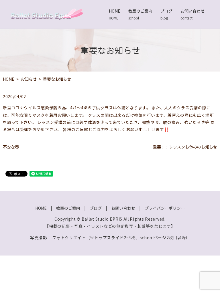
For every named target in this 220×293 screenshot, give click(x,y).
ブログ (166, 14)
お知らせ (29, 79)
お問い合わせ (192, 14)
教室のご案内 (140, 14)
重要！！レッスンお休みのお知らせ (185, 147)
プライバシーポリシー (165, 208)
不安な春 (11, 147)
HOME (114, 14)
